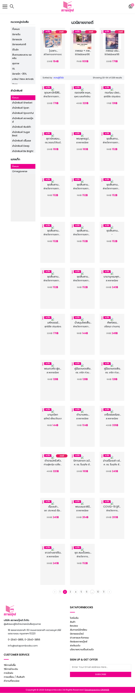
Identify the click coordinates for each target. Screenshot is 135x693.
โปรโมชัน (74, 618)
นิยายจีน (16, 34)
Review (74, 625)
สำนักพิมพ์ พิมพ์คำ (21, 126)
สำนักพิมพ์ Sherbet (22, 102)
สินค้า (72, 622)
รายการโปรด (53, 54)
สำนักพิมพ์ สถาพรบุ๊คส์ (22, 120)
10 (98, 591)
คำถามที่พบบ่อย (11, 680)
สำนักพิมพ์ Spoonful (23, 113)
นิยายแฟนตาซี (19, 44)
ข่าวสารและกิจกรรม (79, 637)
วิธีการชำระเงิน (11, 669)
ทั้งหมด (16, 29)
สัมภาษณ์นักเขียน (78, 629)
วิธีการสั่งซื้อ (10, 665)
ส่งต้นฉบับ (75, 645)
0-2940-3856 (32, 639)
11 (103, 591)
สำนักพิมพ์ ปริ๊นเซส (21, 140)
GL (13, 68)
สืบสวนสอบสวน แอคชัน (22, 56)
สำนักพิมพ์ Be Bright (22, 151)
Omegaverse (19, 171)
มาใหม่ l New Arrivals (23, 79)
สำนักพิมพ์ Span (20, 107)
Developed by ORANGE (97, 689)
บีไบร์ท (15, 49)
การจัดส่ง (8, 673)
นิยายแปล (17, 39)
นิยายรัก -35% (19, 73)
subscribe (100, 674)
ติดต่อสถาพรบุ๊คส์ (78, 641)
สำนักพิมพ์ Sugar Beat (21, 133)
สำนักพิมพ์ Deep (20, 146)
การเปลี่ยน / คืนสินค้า (14, 677)
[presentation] (42, 48)
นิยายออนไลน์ (77, 633)
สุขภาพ (15, 63)
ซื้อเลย (53, 58)
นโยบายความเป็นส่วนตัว (82, 649)
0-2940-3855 (15, 639)
